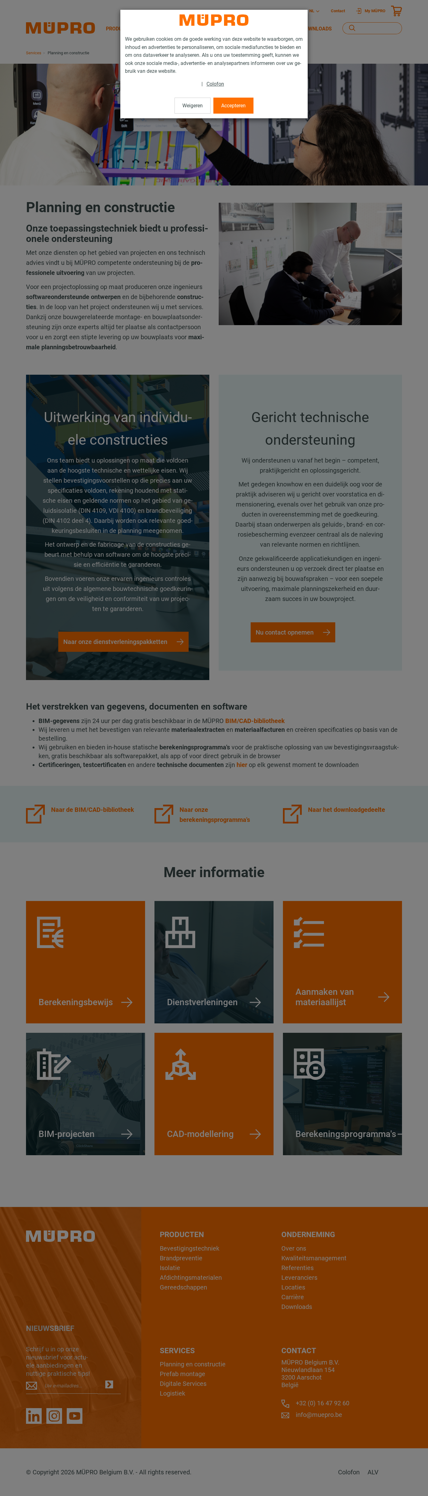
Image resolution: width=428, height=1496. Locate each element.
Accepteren (233, 106)
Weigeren (192, 106)
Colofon (215, 84)
